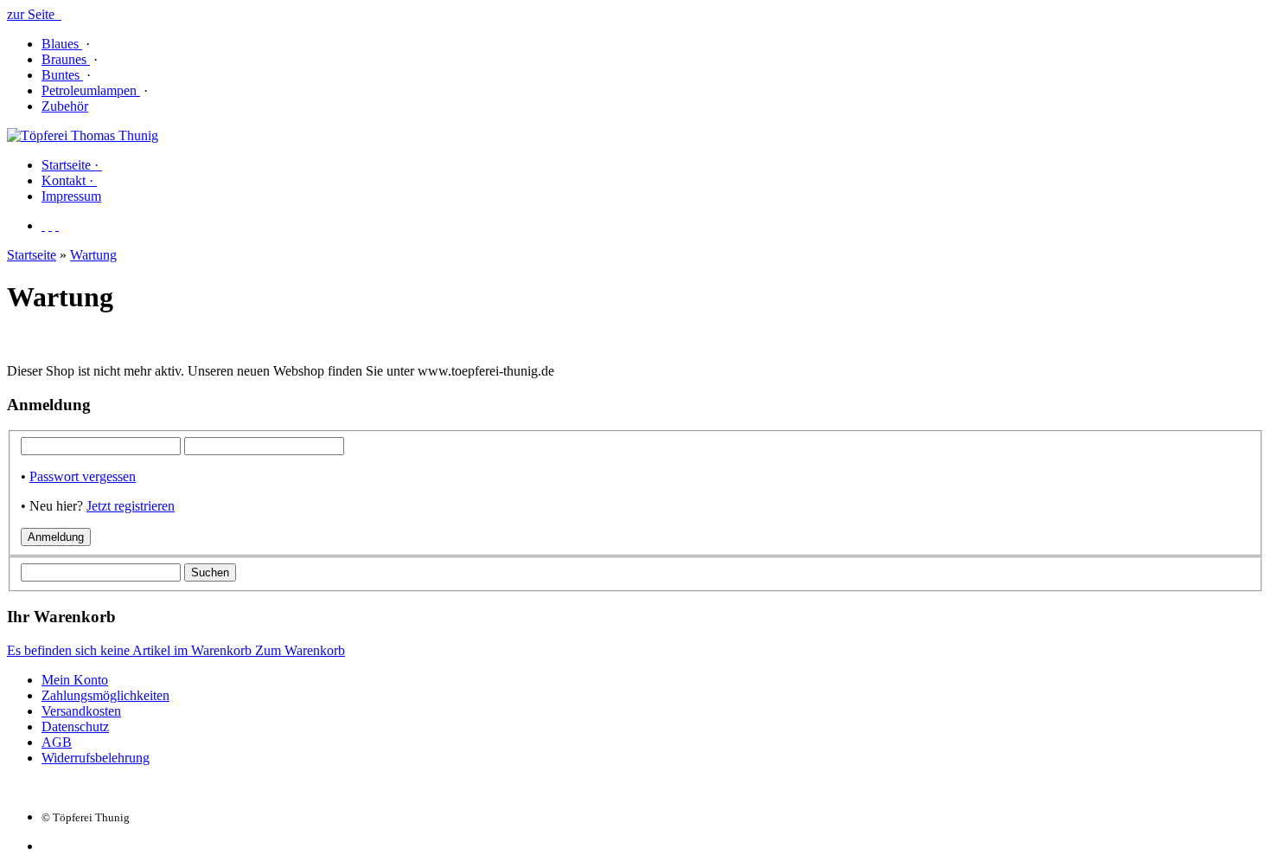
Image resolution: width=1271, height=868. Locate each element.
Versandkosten (81, 711)
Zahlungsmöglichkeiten (105, 695)
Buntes (62, 75)
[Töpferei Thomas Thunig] (82, 135)
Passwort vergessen (82, 476)
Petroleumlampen (91, 90)
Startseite (31, 255)
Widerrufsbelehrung (96, 757)
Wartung (93, 255)
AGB (57, 742)
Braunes (66, 59)
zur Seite (34, 14)
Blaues (62, 43)
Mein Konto (75, 679)
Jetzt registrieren (130, 505)
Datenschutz (75, 726)
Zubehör (65, 106)
